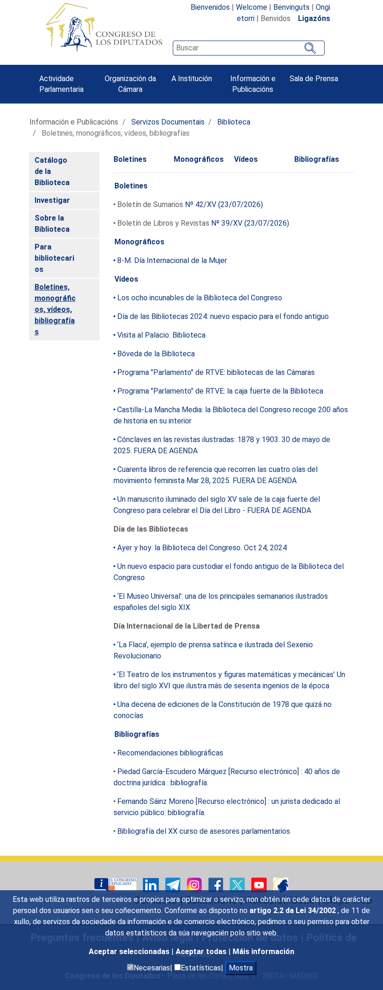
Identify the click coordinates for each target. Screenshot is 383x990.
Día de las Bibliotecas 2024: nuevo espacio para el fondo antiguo (223, 316)
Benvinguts (291, 7)
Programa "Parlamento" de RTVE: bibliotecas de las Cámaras (216, 372)
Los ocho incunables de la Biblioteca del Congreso (199, 297)
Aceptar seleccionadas (130, 951)
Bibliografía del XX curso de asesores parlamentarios (203, 831)
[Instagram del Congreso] (195, 884)
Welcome (251, 7)
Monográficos (199, 159)
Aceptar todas (202, 951)
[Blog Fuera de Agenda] (281, 884)
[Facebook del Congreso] (216, 884)
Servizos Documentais (168, 122)
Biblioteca (233, 122)
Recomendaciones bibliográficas (170, 752)
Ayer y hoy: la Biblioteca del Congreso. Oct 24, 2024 (202, 547)
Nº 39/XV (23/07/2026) (250, 223)
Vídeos (246, 159)
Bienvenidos (210, 7)
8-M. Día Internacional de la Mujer (172, 260)
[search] (248, 48)
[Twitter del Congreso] (238, 884)
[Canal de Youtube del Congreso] (260, 884)
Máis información (263, 951)
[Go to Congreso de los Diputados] (103, 27)
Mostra (241, 967)
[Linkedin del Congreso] (152, 884)
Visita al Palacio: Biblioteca (161, 335)
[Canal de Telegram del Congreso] (173, 884)
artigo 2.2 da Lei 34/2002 (293, 910)
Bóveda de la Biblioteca (156, 353)
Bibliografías (316, 159)
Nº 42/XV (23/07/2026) (224, 204)
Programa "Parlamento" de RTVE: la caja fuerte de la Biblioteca (220, 391)
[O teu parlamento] (116, 884)
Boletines (130, 159)
